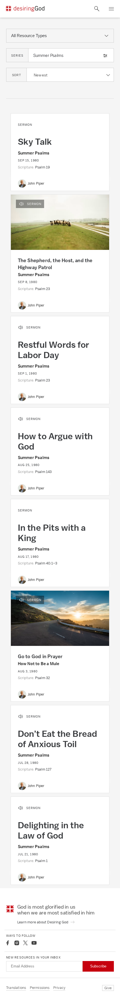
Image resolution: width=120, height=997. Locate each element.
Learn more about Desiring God (43, 922)
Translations (16, 987)
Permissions (40, 987)
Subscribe (98, 966)
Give (108, 988)
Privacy (59, 987)
